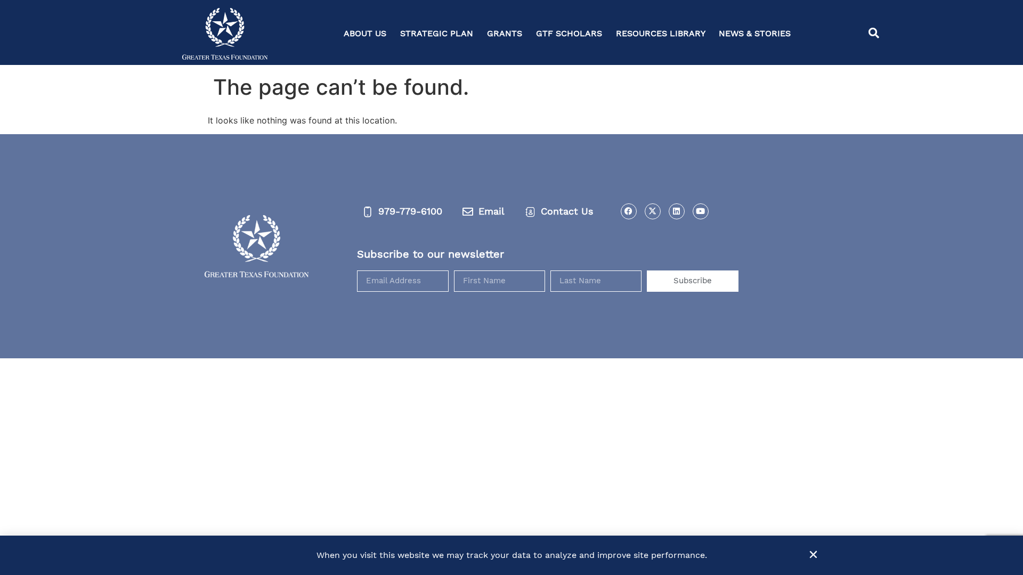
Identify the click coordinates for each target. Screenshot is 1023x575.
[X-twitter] (653, 211)
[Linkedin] (677, 211)
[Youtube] (701, 211)
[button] (873, 33)
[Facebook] (629, 211)
